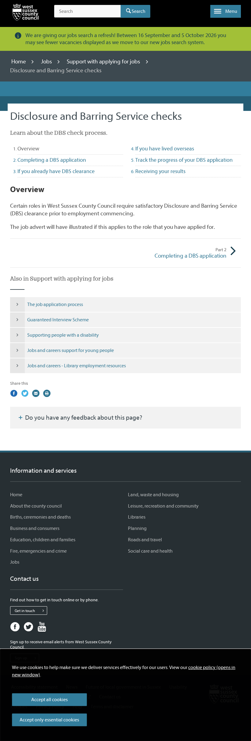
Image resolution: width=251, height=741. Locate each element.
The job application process (55, 304)
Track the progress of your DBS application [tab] (184, 160)
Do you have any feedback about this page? (83, 417)
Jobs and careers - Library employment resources (76, 366)
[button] (225, 11)
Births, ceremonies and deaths (40, 517)
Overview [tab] (39, 148)
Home (19, 62)
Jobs (47, 62)
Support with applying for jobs (104, 62)
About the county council (36, 506)
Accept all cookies (49, 699)
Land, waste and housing (153, 494)
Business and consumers (34, 528)
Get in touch (25, 610)
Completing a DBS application (191, 253)
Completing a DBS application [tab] (51, 160)
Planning (137, 528)
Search (138, 11)
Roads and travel (145, 540)
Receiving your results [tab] (160, 171)
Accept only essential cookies (49, 720)
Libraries (136, 517)
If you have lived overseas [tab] (164, 149)
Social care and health (150, 551)
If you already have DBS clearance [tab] (56, 171)
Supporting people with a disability (63, 335)
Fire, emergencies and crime (38, 551)
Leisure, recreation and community (163, 506)
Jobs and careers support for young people (70, 350)
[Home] (25, 13)
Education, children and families (42, 540)
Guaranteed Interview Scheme (58, 320)
